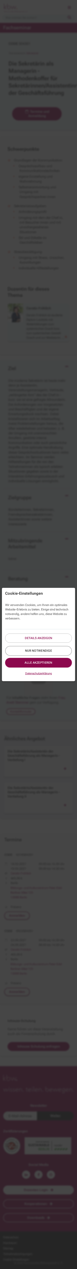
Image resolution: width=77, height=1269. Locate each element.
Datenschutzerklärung (38, 673)
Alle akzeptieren (38, 662)
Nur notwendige (38, 650)
